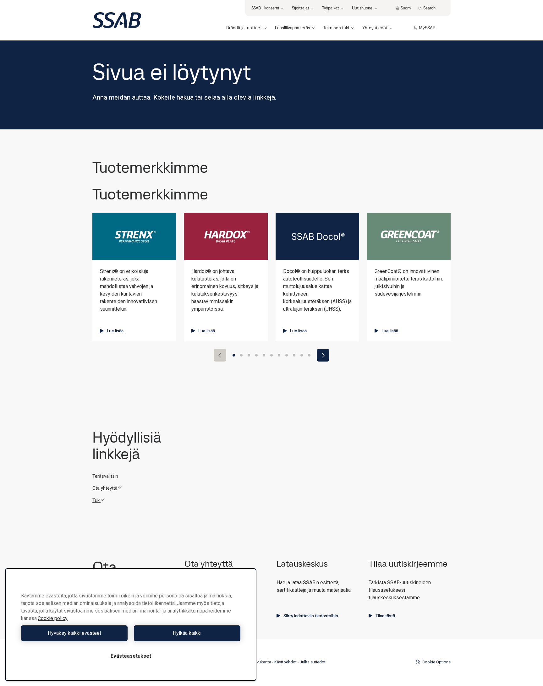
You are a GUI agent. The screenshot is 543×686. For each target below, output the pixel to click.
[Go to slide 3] (249, 355)
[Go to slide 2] (241, 355)
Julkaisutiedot (313, 662)
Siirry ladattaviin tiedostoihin (310, 615)
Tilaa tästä (385, 615)
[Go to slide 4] (256, 355)
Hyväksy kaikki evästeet (74, 633)
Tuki (96, 500)
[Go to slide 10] (301, 355)
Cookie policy (53, 618)
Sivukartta (262, 662)
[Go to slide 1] (234, 355)
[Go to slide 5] (264, 355)
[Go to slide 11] (309, 355)
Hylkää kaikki (187, 633)
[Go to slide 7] (279, 355)
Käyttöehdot (285, 662)
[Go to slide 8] (286, 355)
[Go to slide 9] (294, 355)
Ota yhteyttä (105, 488)
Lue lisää (115, 331)
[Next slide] (323, 355)
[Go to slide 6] (271, 355)
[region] (130, 624)
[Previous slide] (220, 355)
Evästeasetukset (131, 656)
